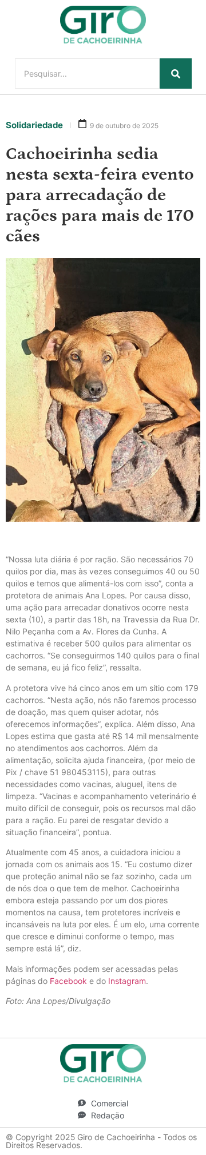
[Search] (176, 73)
